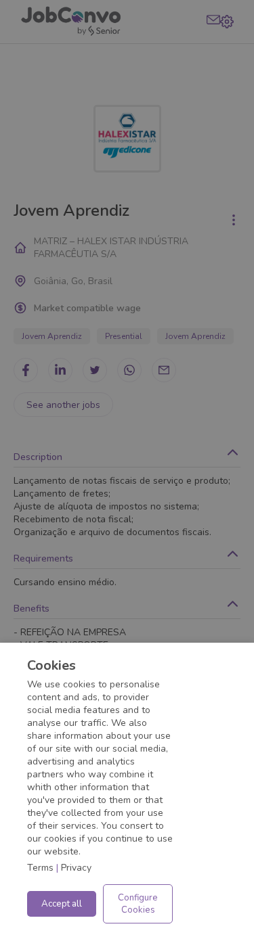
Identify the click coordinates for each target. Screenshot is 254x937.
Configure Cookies (138, 904)
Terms (40, 867)
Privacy (76, 867)
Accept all (61, 904)
